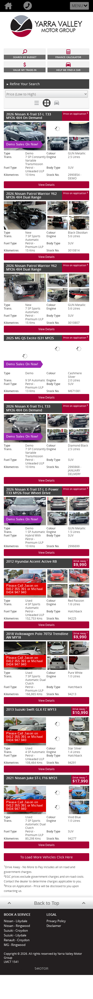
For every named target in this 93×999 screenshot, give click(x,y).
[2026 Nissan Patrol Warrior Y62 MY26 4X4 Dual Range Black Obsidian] (46, 215)
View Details (46, 185)
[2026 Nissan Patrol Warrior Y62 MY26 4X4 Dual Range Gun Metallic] (46, 288)
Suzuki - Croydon (16, 930)
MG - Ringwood (15, 945)
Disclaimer (53, 926)
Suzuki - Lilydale (15, 935)
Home (9, 6)
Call (29, 6)
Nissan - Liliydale (15, 921)
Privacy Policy (56, 921)
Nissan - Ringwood (17, 926)
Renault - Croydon (17, 940)
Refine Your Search (23, 84)
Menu (77, 5)
